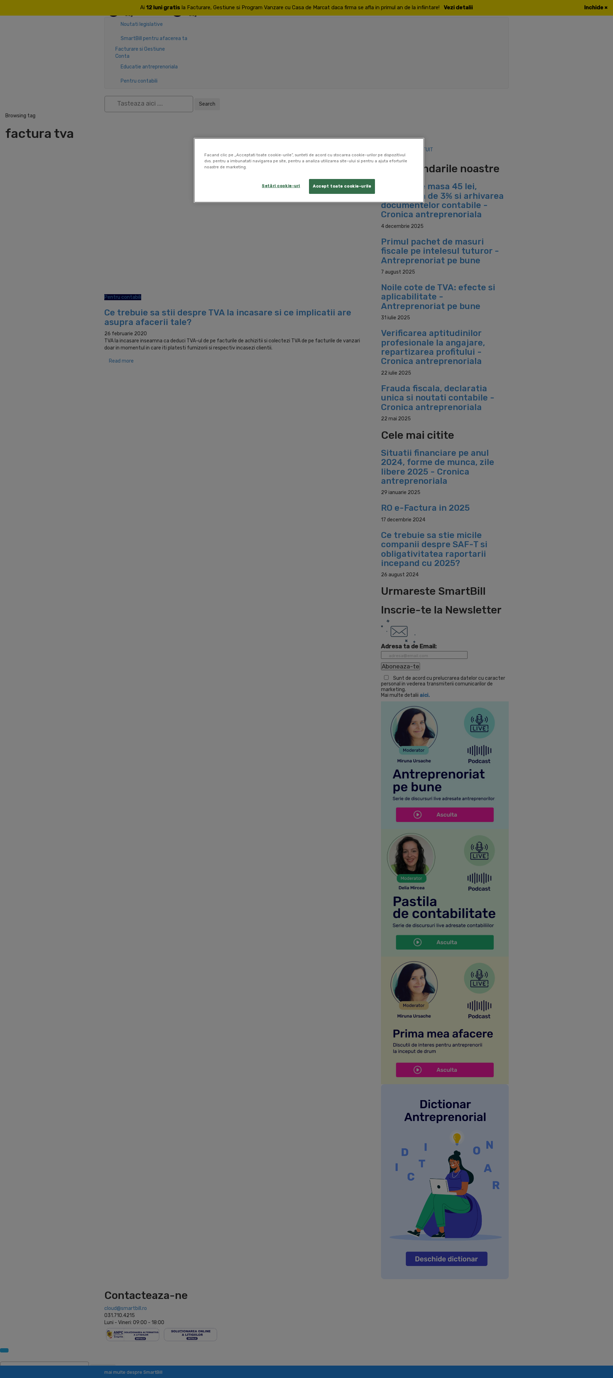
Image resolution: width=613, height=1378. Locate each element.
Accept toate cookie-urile (342, 186)
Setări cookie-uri (281, 185)
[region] (309, 170)
